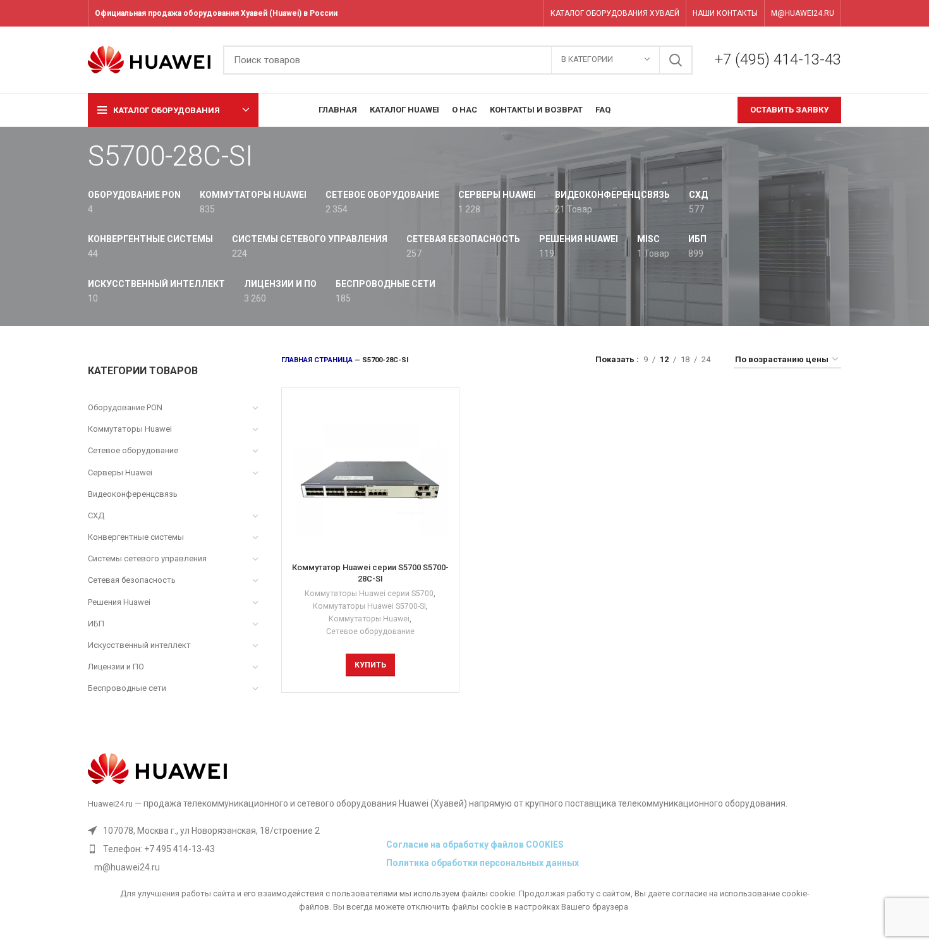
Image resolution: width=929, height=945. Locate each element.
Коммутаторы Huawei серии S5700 (369, 593)
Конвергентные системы (136, 537)
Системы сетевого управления (147, 558)
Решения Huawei (119, 602)
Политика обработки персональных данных (482, 863)
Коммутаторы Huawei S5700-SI (369, 606)
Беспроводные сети (127, 688)
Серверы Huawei (120, 472)
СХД (96, 515)
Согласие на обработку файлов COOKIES (475, 844)
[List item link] (234, 849)
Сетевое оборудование (133, 450)
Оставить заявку (789, 109)
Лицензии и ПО (116, 666)
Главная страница (317, 360)
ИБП (96, 623)
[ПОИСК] (675, 60)
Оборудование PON (125, 407)
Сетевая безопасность (132, 580)
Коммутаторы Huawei (130, 429)
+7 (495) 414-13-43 (778, 59)
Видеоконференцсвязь (133, 494)
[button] (370, 665)
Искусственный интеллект (139, 645)
